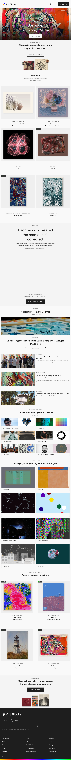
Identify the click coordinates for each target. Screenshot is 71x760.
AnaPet (53, 168)
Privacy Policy (27, 729)
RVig (18, 168)
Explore (36, 36)
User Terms (19, 729)
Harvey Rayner (53, 667)
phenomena (18, 215)
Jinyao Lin (53, 215)
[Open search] (51, 4)
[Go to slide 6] (68, 10)
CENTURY (33, 296)
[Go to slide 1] (58, 10)
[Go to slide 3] (60, 10)
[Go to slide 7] (69, 10)
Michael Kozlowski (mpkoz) (53, 126)
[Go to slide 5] (65, 10)
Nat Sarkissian (17, 619)
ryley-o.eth (17, 667)
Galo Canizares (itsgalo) (53, 619)
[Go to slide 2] (59, 10)
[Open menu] (55, 4)
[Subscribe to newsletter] (37, 726)
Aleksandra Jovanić (18, 126)
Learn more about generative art (35, 248)
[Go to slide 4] (61, 10)
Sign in (63, 4)
